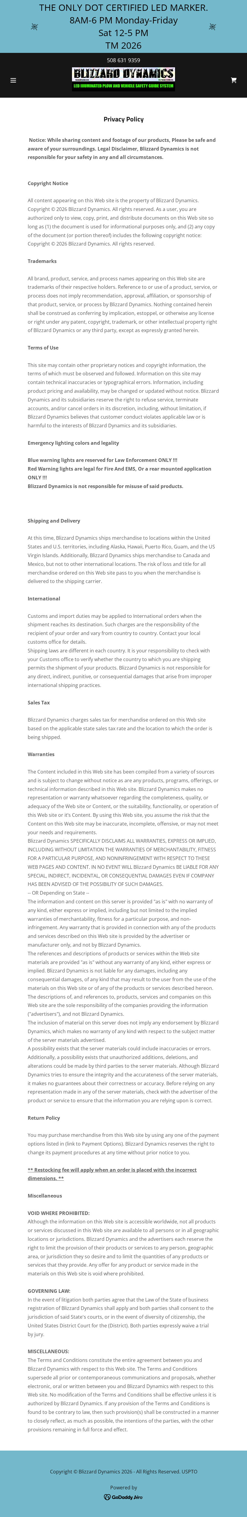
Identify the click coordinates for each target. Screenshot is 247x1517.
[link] (123, 79)
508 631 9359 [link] (123, 60)
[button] (24, 80)
